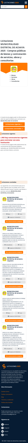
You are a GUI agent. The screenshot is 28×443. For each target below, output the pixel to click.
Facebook (6, 424)
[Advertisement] (14, 23)
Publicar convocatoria (6, 394)
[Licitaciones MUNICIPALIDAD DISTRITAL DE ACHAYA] (4, 199)
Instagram (6, 428)
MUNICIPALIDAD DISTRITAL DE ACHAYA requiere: (15, 199)
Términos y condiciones (7, 399)
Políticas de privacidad (6, 402)
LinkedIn (6, 431)
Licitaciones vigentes (13, 124)
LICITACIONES (11, 2)
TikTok (6, 435)
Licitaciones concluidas (13, 129)
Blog (2, 397)
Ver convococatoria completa (14, 221)
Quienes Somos (5, 391)
